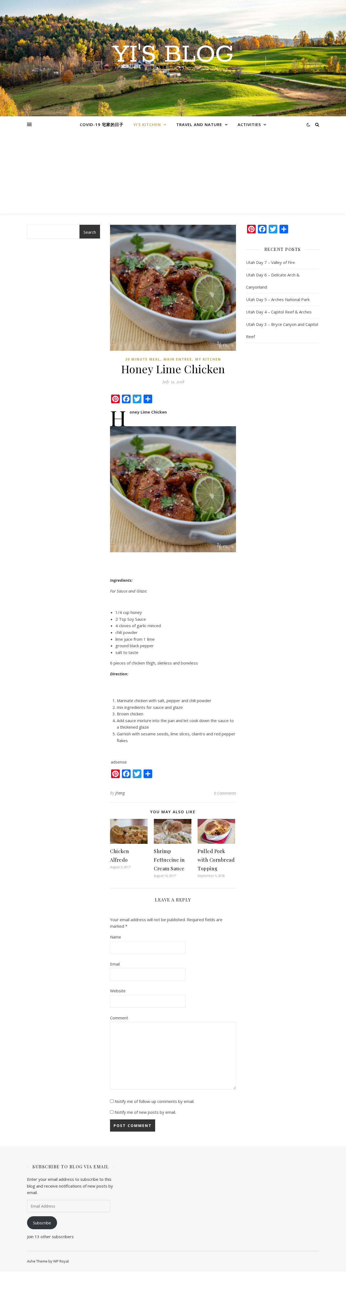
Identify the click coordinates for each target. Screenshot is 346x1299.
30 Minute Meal (142, 359)
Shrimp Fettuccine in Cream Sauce (170, 860)
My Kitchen (208, 359)
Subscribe (42, 1222)
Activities (249, 124)
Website (118, 990)
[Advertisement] (173, 173)
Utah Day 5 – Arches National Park (278, 299)
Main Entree (178, 359)
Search (90, 232)
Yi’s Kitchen (147, 124)
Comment (119, 1017)
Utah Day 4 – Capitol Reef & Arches (279, 312)
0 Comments (225, 793)
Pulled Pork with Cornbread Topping (216, 860)
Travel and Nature (199, 124)
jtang (120, 792)
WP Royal (61, 1261)
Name (115, 937)
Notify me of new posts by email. (145, 1112)
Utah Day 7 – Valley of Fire (270, 262)
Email (115, 964)
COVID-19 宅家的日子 (102, 124)
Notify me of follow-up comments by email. (154, 1101)
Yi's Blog (173, 54)
